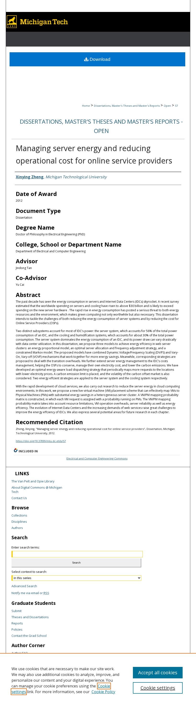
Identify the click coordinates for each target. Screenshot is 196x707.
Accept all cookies (157, 672)
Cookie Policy (103, 691)
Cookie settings (158, 688)
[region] (98, 680)
